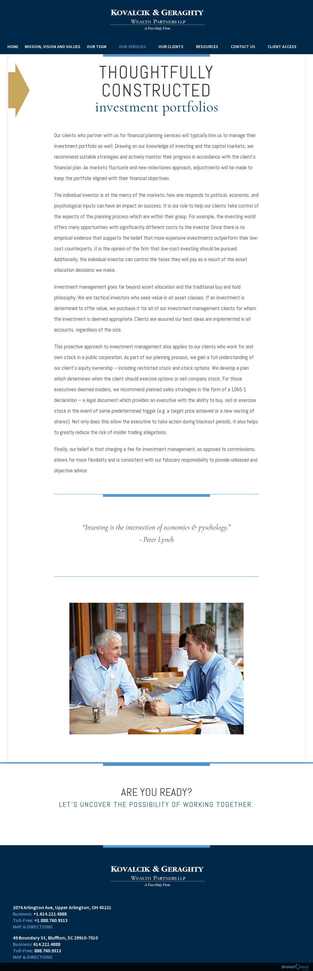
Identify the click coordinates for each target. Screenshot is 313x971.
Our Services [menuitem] (132, 46)
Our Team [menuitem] (96, 46)
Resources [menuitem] (207, 46)
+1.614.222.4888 (50, 914)
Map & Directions (33, 927)
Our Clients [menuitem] (170, 46)
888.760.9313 (47, 950)
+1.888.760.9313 (51, 920)
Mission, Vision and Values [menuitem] (52, 46)
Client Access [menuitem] (282, 46)
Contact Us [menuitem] (243, 46)
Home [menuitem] (12, 46)
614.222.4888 (46, 944)
